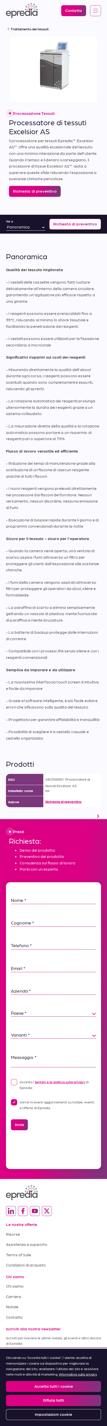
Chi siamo (15, 1286)
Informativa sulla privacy (78, 1374)
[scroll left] (9, 816)
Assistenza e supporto (26, 1244)
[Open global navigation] (95, 11)
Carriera (13, 1296)
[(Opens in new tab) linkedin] (11, 1211)
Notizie (12, 1306)
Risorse (13, 1234)
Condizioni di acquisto (26, 1264)
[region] (53, 1387)
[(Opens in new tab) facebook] (23, 1211)
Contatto (14, 1317)
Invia (19, 1124)
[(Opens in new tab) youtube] (35, 1211)
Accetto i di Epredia (54, 1084)
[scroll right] (98, 816)
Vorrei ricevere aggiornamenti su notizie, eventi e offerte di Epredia (57, 1104)
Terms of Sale (18, 1254)
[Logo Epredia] (53, 1192)
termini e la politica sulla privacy (60, 1082)
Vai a (9, 221)
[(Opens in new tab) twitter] (47, 1211)
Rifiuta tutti (53, 1400)
